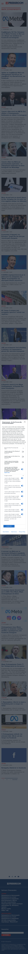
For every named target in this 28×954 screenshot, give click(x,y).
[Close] (25, 422)
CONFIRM (9, 526)
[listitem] (14, 448)
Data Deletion (6, 531)
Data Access (14, 531)
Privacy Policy (22, 531)
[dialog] (14, 477)
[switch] (22, 451)
